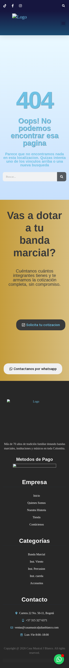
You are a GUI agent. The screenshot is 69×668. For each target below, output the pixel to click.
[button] (63, 5)
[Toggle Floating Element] (59, 659)
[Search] (61, 176)
